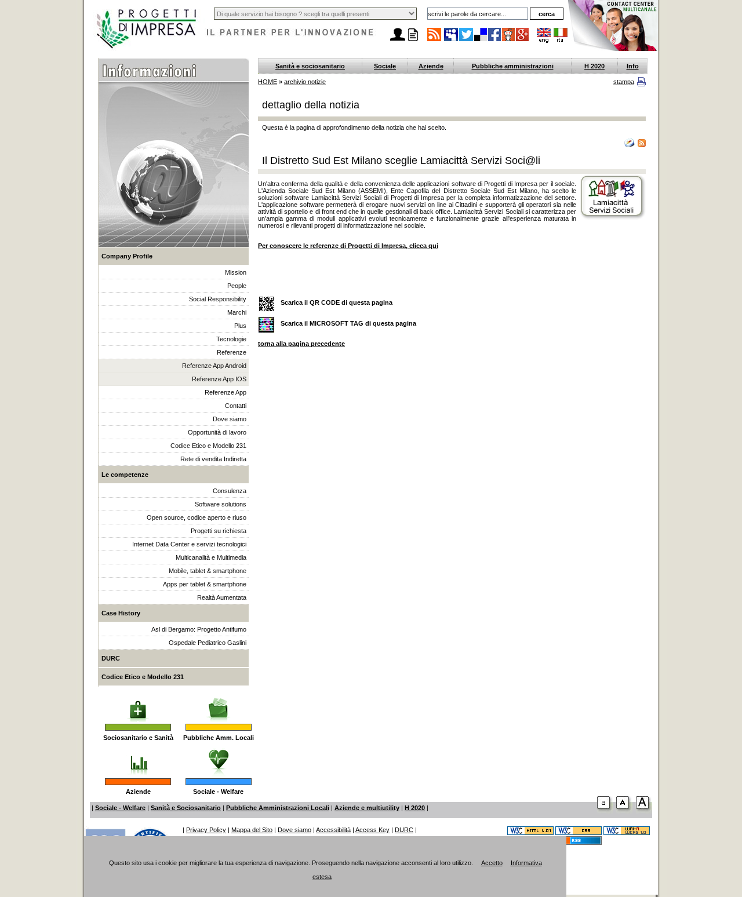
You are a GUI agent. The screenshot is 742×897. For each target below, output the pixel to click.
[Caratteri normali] (605, 811)
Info (633, 66)
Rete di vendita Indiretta (213, 458)
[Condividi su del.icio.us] (481, 40)
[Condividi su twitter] (466, 40)
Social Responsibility (217, 299)
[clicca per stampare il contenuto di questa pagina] (641, 84)
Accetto (492, 862)
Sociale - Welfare (218, 791)
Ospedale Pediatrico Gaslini (207, 642)
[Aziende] (138, 758)
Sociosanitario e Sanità (138, 737)
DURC (110, 658)
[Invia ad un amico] (397, 41)
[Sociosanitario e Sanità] (138, 704)
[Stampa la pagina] (412, 41)
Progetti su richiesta (218, 530)
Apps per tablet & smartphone (204, 584)
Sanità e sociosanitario (310, 66)
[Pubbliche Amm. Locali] (218, 704)
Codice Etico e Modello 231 (208, 445)
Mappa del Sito (251, 829)
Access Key (372, 829)
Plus (240, 325)
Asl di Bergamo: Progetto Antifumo (198, 629)
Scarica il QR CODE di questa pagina (336, 302)
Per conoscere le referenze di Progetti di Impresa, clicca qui (348, 245)
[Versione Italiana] (561, 40)
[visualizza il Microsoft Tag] (266, 325)
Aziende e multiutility (366, 807)
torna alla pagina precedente (301, 343)
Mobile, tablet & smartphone (207, 570)
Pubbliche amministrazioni (513, 66)
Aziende (138, 791)
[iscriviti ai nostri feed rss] (434, 40)
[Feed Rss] (578, 842)
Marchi (236, 312)
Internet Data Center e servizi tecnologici (189, 544)
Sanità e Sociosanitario (186, 807)
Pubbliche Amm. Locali (218, 737)
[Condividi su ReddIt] (509, 40)
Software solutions (220, 504)
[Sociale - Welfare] (218, 758)
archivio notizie (305, 81)
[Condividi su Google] (523, 40)
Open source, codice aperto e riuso (196, 517)
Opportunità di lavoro (217, 432)
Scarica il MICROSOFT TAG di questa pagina (348, 323)
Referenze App (225, 392)
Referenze (231, 352)
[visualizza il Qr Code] (266, 304)
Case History (120, 613)
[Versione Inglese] (544, 40)
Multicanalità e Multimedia (211, 557)
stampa (623, 81)
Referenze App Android (214, 365)
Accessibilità (333, 829)
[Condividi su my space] (451, 40)
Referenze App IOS (219, 378)
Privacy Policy (206, 829)
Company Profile (126, 256)
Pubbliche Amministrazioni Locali (277, 807)
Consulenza (229, 490)
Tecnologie (231, 339)
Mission (235, 272)
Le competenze (124, 474)
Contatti (235, 405)
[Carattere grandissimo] (644, 811)
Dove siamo (229, 418)
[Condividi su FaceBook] (495, 40)
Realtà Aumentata (221, 597)
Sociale (385, 66)
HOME (267, 81)
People (236, 285)
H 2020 (594, 66)
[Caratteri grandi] (624, 811)
